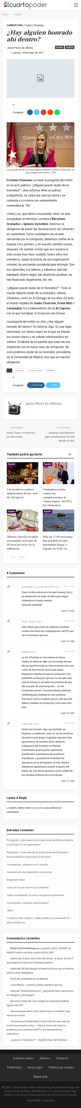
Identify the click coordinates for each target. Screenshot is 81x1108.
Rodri (13, 978)
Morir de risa (55, 984)
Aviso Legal (35, 1067)
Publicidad (14, 1067)
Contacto (62, 1058)
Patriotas (62, 1040)
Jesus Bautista (18, 1011)
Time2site (48, 1100)
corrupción (19, 370)
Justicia (69, 47)
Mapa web (40, 1076)
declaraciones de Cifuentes (56, 229)
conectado (37, 807)
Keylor (13, 968)
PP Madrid (51, 370)
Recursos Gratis (19, 1001)
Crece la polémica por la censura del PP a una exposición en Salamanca (36, 1029)
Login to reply (67, 610)
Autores (45, 1058)
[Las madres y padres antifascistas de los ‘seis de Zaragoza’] (22, 473)
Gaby (13, 991)
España (59, 47)
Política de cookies (61, 1067)
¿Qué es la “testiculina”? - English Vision (31, 1040)
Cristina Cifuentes (35, 370)
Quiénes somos (23, 1058)
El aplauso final (16, 880)
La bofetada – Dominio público (27, 984)
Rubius (14, 958)
